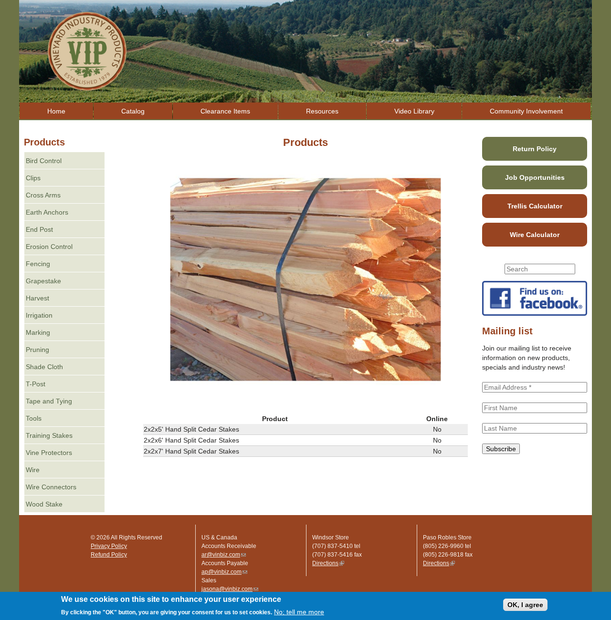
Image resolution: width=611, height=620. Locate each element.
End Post (39, 229)
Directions (328, 563)
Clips (33, 178)
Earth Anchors (47, 212)
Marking (38, 332)
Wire (33, 470)
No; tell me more (299, 612)
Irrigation (39, 315)
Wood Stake (44, 504)
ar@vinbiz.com (223, 554)
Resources (322, 111)
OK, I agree (525, 605)
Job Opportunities (535, 177)
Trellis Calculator (534, 206)
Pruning (37, 349)
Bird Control (44, 161)
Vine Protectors (49, 452)
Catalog (133, 111)
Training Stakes (49, 435)
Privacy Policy (109, 546)
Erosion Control (49, 246)
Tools (34, 418)
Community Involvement (526, 111)
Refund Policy (109, 554)
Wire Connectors (51, 487)
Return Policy (535, 149)
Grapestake (43, 281)
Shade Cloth (44, 367)
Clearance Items (225, 111)
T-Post (35, 384)
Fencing (38, 264)
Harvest (37, 298)
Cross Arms (43, 195)
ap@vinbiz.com (224, 571)
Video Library (414, 111)
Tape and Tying (49, 401)
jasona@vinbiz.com (229, 589)
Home (56, 111)
